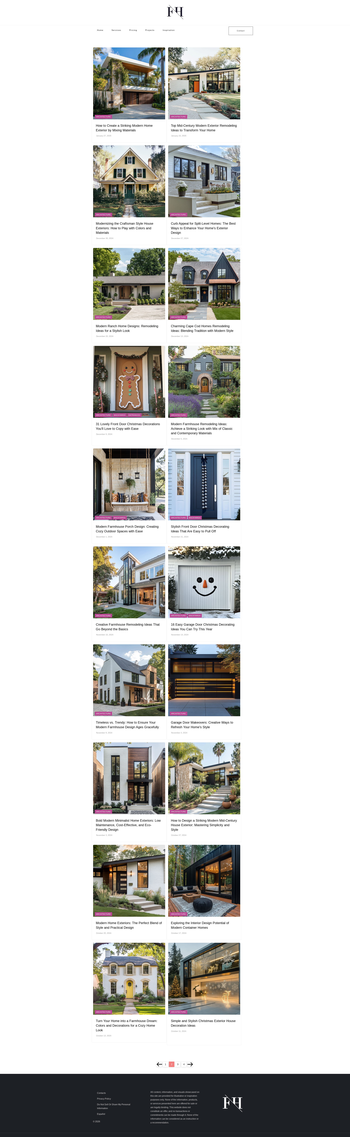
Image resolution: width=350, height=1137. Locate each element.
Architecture (103, 117)
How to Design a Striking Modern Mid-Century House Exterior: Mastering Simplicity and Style (204, 825)
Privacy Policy (104, 1099)
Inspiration (169, 30)
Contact (241, 31)
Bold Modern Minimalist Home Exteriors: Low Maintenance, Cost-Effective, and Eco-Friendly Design (128, 825)
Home (100, 30)
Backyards (119, 415)
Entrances (134, 415)
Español (101, 1114)
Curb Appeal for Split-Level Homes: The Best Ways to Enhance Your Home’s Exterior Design (203, 228)
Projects (149, 30)
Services (116, 30)
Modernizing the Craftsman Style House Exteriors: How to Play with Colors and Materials (124, 228)
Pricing (133, 30)
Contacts (101, 1093)
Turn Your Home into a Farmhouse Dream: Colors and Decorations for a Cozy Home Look (126, 1025)
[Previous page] (159, 1064)
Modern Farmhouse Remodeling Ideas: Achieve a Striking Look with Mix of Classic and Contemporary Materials (202, 428)
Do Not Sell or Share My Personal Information (113, 1106)
